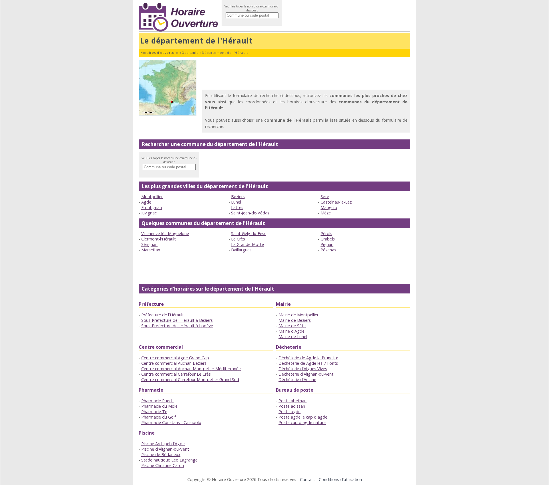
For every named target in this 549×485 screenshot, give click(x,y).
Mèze (326, 213)
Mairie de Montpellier (299, 315)
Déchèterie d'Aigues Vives (303, 368)
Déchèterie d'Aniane (297, 379)
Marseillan (150, 250)
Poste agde (290, 411)
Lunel (236, 202)
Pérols (326, 233)
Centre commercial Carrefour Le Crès (176, 374)
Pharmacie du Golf (158, 417)
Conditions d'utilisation (340, 479)
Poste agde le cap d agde (303, 417)
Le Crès (238, 239)
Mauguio (329, 207)
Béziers (238, 196)
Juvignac (149, 213)
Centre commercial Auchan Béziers (173, 363)
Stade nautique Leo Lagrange (169, 460)
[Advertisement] (306, 73)
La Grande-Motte (247, 244)
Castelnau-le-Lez (336, 202)
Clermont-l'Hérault (158, 239)
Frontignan (151, 207)
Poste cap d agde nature (302, 422)
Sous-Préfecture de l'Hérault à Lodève (177, 325)
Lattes (237, 207)
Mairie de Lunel (293, 336)
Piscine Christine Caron (162, 465)
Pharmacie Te (154, 411)
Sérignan (149, 244)
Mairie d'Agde (292, 331)
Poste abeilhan (293, 400)
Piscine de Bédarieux (160, 454)
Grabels (328, 239)
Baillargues (241, 250)
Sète (325, 196)
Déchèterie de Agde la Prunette (308, 357)
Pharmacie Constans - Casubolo (171, 422)
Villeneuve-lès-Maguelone (165, 233)
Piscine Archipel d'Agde (163, 443)
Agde (146, 202)
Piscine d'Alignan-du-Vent (165, 449)
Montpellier (152, 196)
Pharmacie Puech (157, 400)
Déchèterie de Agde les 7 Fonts (308, 363)
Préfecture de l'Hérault (162, 315)
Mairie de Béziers (295, 320)
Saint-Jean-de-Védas (250, 213)
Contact (307, 479)
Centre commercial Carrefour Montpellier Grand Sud (190, 379)
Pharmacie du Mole (159, 406)
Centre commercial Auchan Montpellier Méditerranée (191, 368)
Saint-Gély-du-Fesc (248, 233)
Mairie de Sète (292, 325)
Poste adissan (292, 406)
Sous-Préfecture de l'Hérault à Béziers (177, 320)
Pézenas (328, 250)
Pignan (327, 244)
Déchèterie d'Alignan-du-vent (306, 374)
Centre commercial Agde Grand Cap (175, 357)
